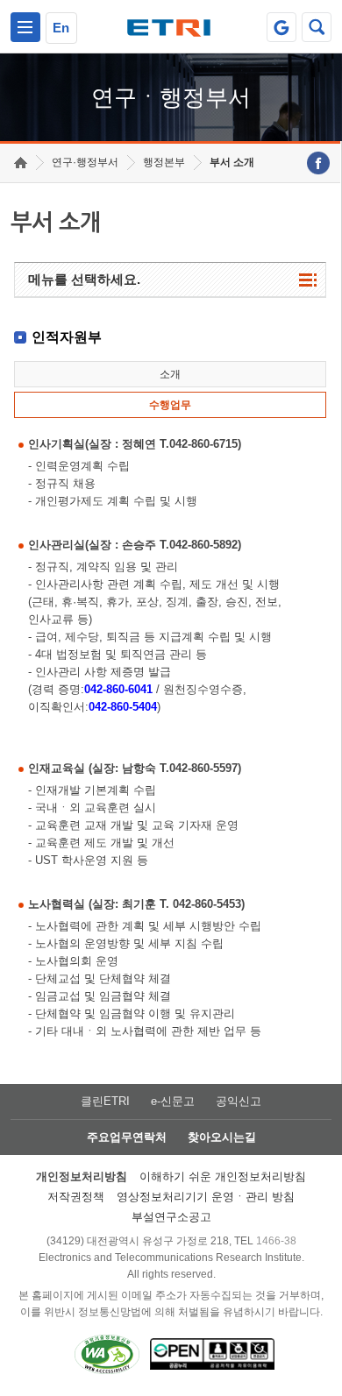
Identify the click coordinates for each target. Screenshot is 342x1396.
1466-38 (276, 1241)
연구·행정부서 (85, 162)
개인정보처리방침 (81, 1176)
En (61, 27)
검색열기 (316, 27)
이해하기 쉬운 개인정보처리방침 (222, 1176)
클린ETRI (105, 1101)
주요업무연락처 (127, 1137)
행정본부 (164, 162)
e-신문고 (173, 1101)
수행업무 (170, 405)
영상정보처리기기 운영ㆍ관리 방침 (206, 1196)
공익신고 (238, 1101)
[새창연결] (318, 163)
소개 (170, 374)
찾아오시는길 (222, 1137)
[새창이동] (281, 27)
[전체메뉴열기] (25, 27)
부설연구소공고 (171, 1216)
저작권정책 (75, 1196)
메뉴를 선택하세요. (84, 279)
